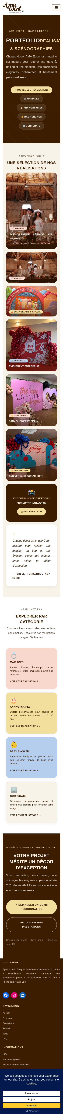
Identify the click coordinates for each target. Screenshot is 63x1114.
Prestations (8, 1023)
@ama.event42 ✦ (31, 511)
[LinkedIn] (22, 995)
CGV (5, 1054)
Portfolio (7, 1028)
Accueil (6, 1013)
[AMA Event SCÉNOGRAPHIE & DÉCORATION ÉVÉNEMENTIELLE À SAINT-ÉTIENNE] (13, 7)
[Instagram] (14, 995)
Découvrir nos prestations (31, 924)
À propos (7, 1018)
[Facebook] (6, 995)
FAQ (5, 1039)
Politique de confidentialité (16, 1064)
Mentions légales (11, 1059)
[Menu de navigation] (56, 7)
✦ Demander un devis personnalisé (31, 907)
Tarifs (5, 1033)
